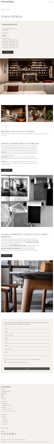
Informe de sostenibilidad (44, 441)
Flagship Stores (4, 403)
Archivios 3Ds (5, 422)
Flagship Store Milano (6, 405)
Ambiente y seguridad (6, 391)
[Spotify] (15, 434)
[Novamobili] (7, 2)
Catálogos (4, 418)
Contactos (3, 398)
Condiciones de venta (25, 441)
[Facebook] (2, 434)
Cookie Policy (11, 441)
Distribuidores (4, 401)
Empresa (3, 389)
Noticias (3, 394)
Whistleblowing (34, 441)
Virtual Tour (3, 407)
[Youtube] (13, 434)
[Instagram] (5, 434)
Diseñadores (4, 393)
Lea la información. (35, 359)
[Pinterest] (7, 434)
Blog (2, 396)
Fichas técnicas (5, 420)
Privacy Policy (4, 441)
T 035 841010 (5, 33)
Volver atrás (7, 9)
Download (3, 416)
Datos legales (17, 441)
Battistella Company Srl (20, 439)
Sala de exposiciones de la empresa (9, 411)
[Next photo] (6, 126)
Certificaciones (5, 424)
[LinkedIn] (10, 434)
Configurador (4, 414)
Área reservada (4, 428)
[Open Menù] (52, 2)
